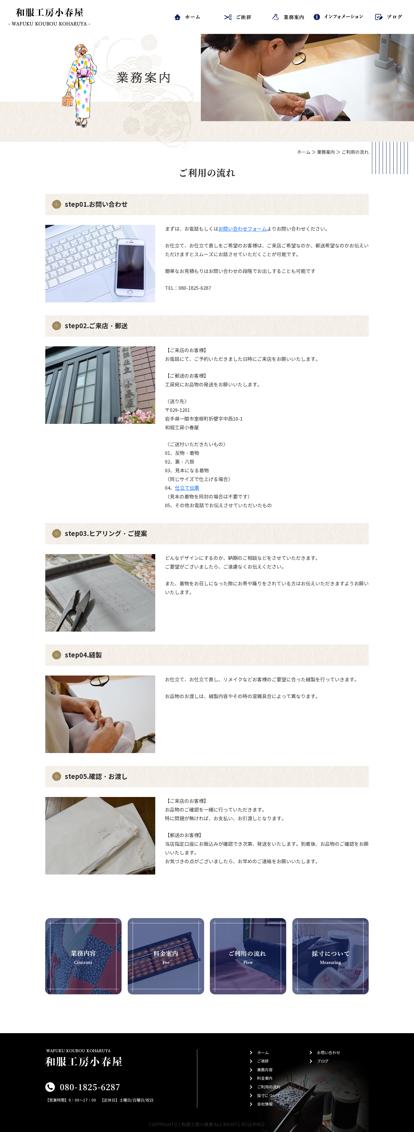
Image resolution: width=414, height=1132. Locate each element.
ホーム (303, 152)
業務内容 (265, 1069)
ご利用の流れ (268, 1087)
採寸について (268, 1095)
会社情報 (265, 1104)
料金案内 (265, 1078)
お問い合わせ (328, 1052)
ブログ (323, 1061)
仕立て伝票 (187, 488)
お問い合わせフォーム (242, 229)
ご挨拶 (263, 1061)
